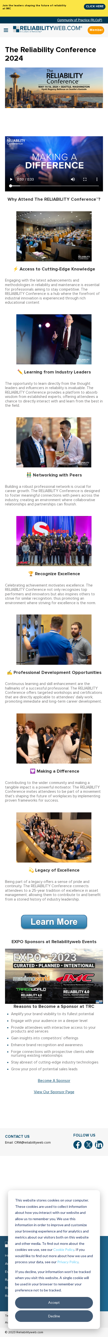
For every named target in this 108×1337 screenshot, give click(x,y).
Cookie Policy (63, 1249)
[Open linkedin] (99, 1145)
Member (96, 30)
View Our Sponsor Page (54, 1092)
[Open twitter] (88, 1145)
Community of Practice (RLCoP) (79, 20)
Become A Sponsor (54, 1081)
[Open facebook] (77, 1145)
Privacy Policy (67, 1262)
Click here (94, 6)
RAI (7, 1280)
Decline (54, 1316)
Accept (54, 1302)
